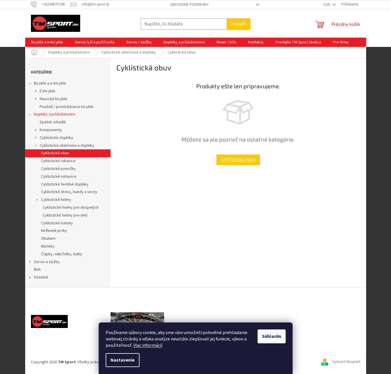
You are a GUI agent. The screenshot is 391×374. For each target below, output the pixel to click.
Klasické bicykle (53, 99)
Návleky (48, 246)
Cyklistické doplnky (56, 138)
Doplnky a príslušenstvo (54, 114)
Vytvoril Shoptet (346, 362)
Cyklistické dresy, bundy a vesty (69, 192)
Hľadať (238, 23)
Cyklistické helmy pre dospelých (71, 207)
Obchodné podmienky (189, 4)
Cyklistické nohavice (58, 176)
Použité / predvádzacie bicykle (66, 107)
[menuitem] (47, 42)
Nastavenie (123, 360)
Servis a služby (47, 262)
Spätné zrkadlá (53, 122)
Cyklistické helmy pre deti (65, 215)
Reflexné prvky (54, 231)
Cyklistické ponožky (58, 169)
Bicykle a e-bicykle (50, 83)
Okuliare (48, 238)
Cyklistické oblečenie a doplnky (67, 145)
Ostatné (41, 277)
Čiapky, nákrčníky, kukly (61, 254)
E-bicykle (47, 91)
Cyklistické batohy (57, 223)
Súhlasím (271, 336)
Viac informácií (147, 345)
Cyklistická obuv (55, 153)
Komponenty (51, 130)
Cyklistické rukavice (58, 161)
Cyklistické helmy (56, 200)
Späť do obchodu (238, 159)
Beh (37, 269)
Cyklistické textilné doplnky (65, 184)
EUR (327, 4)
